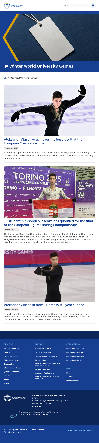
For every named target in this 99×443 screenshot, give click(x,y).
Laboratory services (43, 348)
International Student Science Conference (47, 377)
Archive (69, 377)
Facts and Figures (11, 356)
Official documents (11, 360)
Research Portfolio (42, 369)
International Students (75, 348)
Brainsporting (40, 360)
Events (6, 379)
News (68, 373)
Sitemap (82, 430)
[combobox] (76, 5)
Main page (72, 430)
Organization (9, 364)
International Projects (75, 360)
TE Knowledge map (43, 352)
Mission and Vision (11, 348)
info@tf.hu (37, 406)
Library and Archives (12, 368)
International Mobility (75, 356)
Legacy (7, 352)
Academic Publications (44, 373)
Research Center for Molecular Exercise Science (47, 364)
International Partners (75, 352)
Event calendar (72, 381)
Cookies (90, 430)
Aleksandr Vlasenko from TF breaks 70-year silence (44, 305)
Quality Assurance (11, 372)
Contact (7, 376)
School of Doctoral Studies (46, 356)
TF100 (6, 383)
